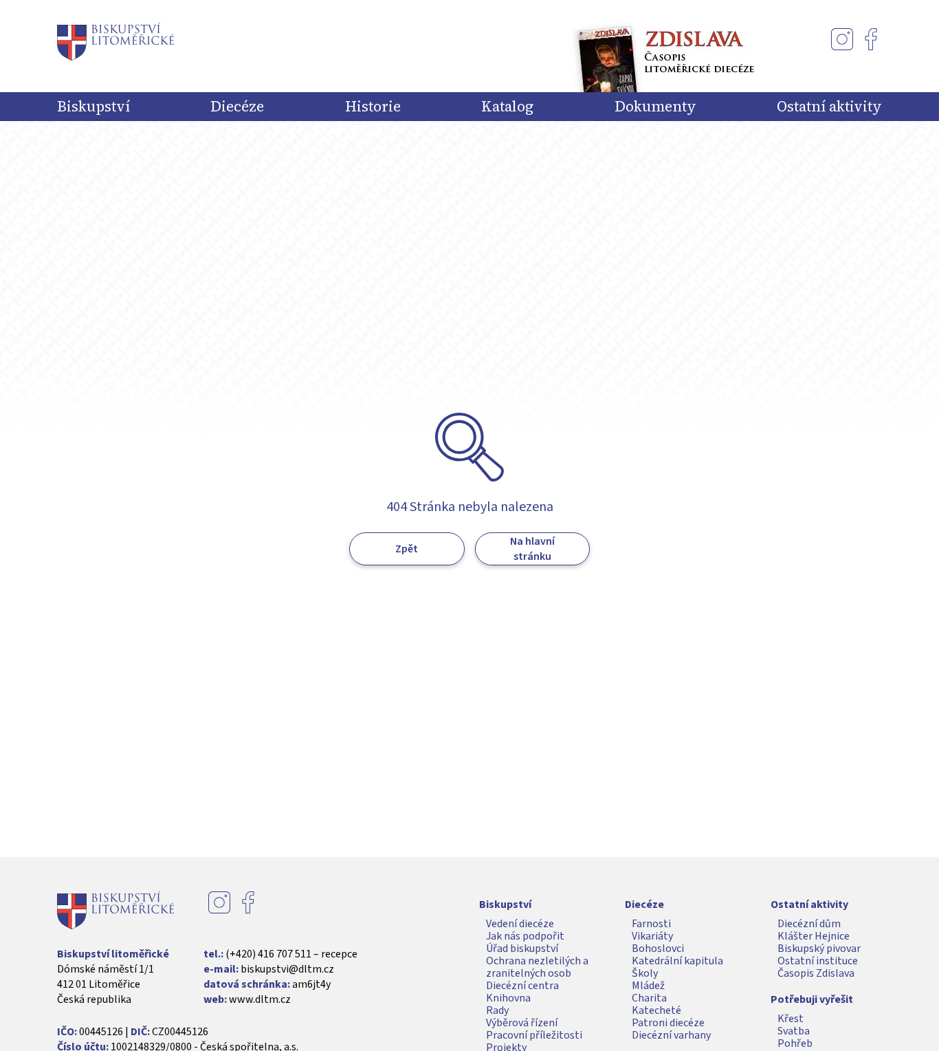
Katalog (507, 106)
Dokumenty (655, 106)
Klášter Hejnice (813, 936)
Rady (497, 1010)
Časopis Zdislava (815, 973)
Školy (645, 973)
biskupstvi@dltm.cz (287, 969)
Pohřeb (795, 1043)
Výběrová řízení (521, 1022)
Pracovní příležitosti (534, 1035)
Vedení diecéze (520, 923)
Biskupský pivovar (819, 948)
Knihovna (508, 998)
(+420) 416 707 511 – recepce (291, 954)
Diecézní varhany (671, 1035)
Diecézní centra (522, 985)
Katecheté (656, 1010)
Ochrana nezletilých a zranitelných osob (537, 967)
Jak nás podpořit (525, 936)
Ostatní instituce (817, 960)
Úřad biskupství (522, 948)
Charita (649, 998)
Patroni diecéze (668, 1022)
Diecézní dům (809, 923)
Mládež (648, 985)
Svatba (793, 1031)
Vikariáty (652, 936)
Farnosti (651, 923)
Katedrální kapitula (677, 960)
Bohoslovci (658, 948)
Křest (790, 1018)
